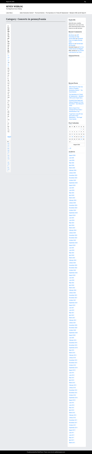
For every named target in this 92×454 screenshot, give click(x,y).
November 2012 (73, 392)
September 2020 (73, 332)
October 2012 (72, 395)
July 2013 (71, 372)
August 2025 (72, 185)
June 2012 (71, 405)
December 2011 (73, 420)
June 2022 (71, 280)
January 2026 (72, 173)
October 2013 (72, 365)
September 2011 (73, 427)
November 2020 (73, 327)
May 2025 (71, 192)
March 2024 (72, 227)
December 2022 (73, 265)
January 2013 (72, 387)
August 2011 (72, 430)
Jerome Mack (72, 38)
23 (83, 136)
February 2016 (72, 340)
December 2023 (73, 235)
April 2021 (71, 315)
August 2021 (72, 305)
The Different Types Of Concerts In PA (8, 39)
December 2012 (73, 390)
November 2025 (73, 178)
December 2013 (73, 360)
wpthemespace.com (60, 452)
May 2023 (71, 252)
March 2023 (72, 257)
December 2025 (73, 175)
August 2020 (72, 335)
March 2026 (72, 168)
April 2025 (71, 195)
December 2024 (73, 205)
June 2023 (71, 250)
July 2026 (71, 158)
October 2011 (72, 425)
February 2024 (72, 230)
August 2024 (72, 215)
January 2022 (72, 292)
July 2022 (71, 277)
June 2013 (71, 375)
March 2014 (72, 352)
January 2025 (72, 202)
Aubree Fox (71, 43)
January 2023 (72, 262)
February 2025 (72, 200)
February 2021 (72, 320)
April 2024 (71, 225)
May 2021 (71, 312)
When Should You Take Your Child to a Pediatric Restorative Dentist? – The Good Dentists (76, 89)
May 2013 (71, 377)
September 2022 (73, 272)
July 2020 (71, 337)
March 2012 (72, 412)
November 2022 (73, 267)
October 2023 (72, 240)
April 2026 (71, 165)
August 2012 (72, 400)
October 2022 (72, 270)
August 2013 (72, 370)
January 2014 (72, 357)
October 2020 (72, 330)
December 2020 (73, 325)
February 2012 (72, 415)
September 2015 (73, 347)
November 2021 (73, 297)
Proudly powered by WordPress (35, 452)
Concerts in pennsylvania (8, 148)
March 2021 (72, 317)
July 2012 (71, 402)
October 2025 (72, 180)
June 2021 (71, 310)
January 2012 (72, 417)
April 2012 (71, 410)
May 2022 (71, 282)
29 (81, 139)
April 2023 (71, 255)
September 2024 (73, 212)
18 (72, 136)
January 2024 (72, 232)
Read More (11, 137)
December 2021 (73, 295)
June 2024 (71, 220)
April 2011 (71, 440)
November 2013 (73, 362)
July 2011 (71, 432)
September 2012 (73, 397)
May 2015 (71, 350)
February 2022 (72, 290)
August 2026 (72, 155)
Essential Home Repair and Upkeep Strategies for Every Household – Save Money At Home (76, 103)
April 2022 (71, 285)
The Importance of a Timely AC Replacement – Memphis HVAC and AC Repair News (76, 96)
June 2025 (71, 190)
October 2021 (72, 300)
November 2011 (73, 422)
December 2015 (73, 342)
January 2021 (72, 322)
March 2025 (72, 197)
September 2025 (73, 182)
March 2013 (72, 382)
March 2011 (72, 442)
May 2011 (71, 437)
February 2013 (72, 385)
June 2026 (71, 160)
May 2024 (71, 222)
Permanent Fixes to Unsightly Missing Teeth (76, 40)
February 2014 (72, 355)
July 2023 (71, 247)
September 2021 (73, 302)
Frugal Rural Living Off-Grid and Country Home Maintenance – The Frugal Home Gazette (76, 116)
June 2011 (71, 435)
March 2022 (72, 287)
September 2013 (73, 367)
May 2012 (71, 407)
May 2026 (71, 163)
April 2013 (71, 380)
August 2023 (72, 245)
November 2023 (73, 237)
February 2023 (72, 260)
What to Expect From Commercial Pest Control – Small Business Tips (76, 109)
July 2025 (71, 187)
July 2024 (71, 217)
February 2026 (72, 170)
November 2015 (73, 345)
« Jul (70, 148)
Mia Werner (71, 35)
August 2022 (72, 275)
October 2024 (72, 210)
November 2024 (73, 207)
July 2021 (71, 307)
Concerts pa (8, 157)
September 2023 (73, 242)
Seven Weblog (14, 6)
